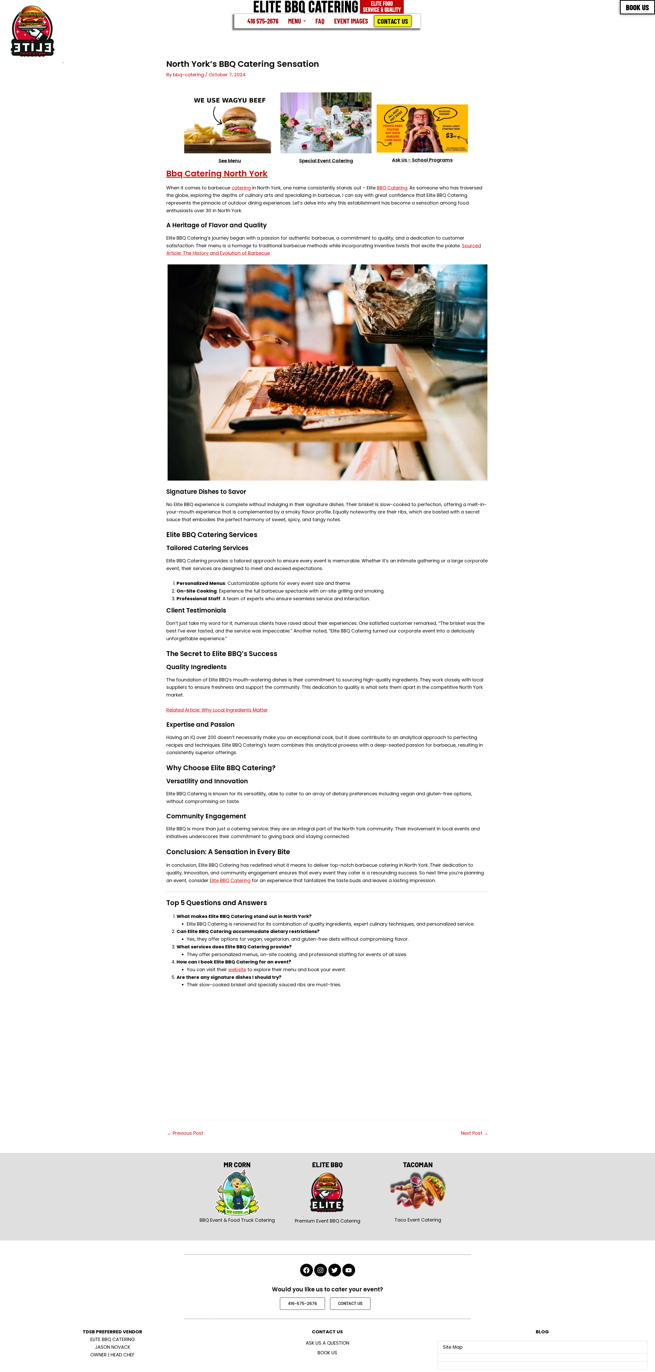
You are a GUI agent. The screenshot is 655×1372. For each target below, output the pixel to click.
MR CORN (237, 1165)
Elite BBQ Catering (230, 880)
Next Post (474, 1133)
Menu (294, 21)
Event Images (351, 21)
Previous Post (185, 1133)
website (237, 969)
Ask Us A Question (327, 1343)
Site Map (453, 1347)
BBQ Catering (392, 188)
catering (241, 188)
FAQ (319, 21)
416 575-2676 (262, 21)
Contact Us (392, 21)
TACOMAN (418, 1165)
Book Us (327, 1352)
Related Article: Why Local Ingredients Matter (217, 710)
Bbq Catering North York (217, 173)
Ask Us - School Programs (422, 160)
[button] (297, 21)
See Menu (230, 160)
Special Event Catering (326, 160)
